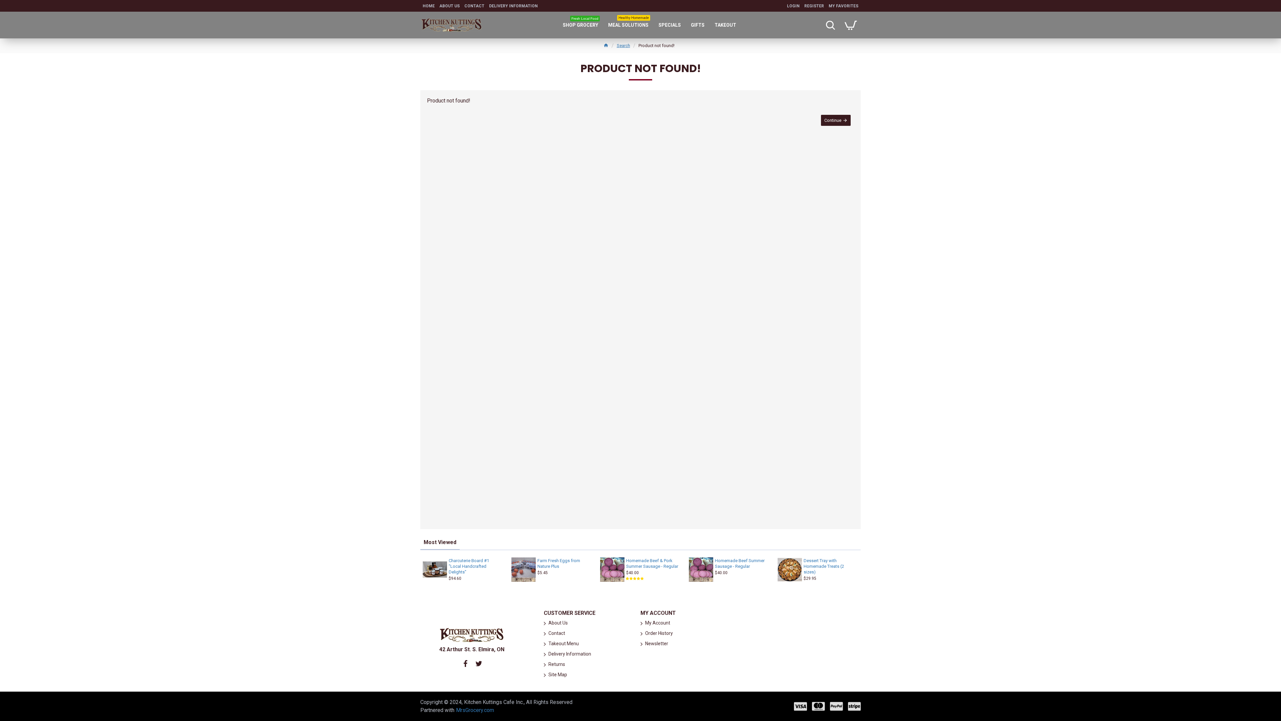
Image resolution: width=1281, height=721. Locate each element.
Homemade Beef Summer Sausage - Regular (740, 563)
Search (623, 45)
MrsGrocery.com (475, 710)
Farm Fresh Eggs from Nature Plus (558, 563)
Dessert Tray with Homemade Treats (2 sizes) (824, 566)
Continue (832, 120)
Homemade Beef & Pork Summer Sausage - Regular (652, 563)
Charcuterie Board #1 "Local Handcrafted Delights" (469, 566)
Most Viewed (440, 542)
